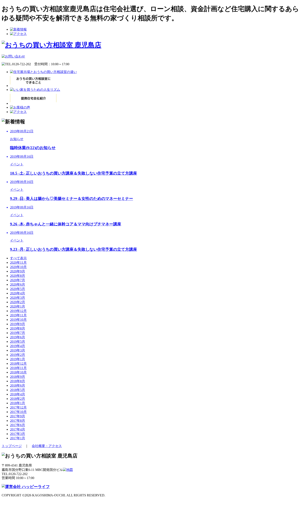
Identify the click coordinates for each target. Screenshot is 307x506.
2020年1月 (17, 306)
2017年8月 (17, 420)
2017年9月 (17, 416)
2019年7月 (17, 333)
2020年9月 (17, 271)
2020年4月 (17, 293)
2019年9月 (17, 324)
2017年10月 (18, 412)
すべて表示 (18, 258)
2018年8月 (17, 381)
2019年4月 (17, 346)
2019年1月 (17, 359)
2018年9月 (17, 376)
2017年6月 (17, 425)
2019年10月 (18, 319)
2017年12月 (18, 407)
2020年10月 (18, 267)
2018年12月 (18, 363)
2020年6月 (17, 284)
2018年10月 (18, 372)
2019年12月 (18, 311)
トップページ (12, 446)
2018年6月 (17, 385)
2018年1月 (17, 403)
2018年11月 (18, 368)
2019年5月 (17, 341)
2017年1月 (17, 438)
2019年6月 (17, 337)
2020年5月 (17, 289)
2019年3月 (17, 350)
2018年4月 (17, 394)
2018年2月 (17, 398)
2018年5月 (17, 390)
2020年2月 (17, 302)
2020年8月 (17, 275)
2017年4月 (17, 429)
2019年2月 (17, 354)
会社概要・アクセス (47, 446)
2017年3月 (17, 434)
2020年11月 (18, 262)
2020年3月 (17, 297)
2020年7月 (17, 280)
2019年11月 (18, 315)
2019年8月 (17, 328)
